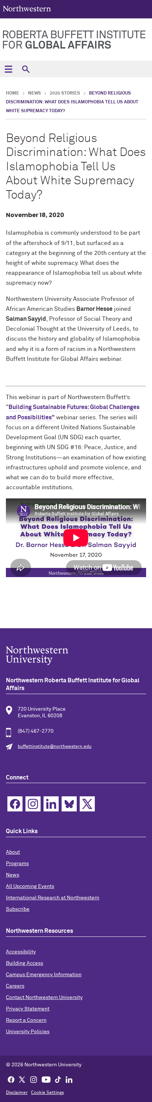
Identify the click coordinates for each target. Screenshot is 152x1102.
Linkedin (51, 803)
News (34, 93)
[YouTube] (46, 1079)
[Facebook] (11, 1079)
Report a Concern (26, 1020)
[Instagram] (33, 1079)
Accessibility (21, 952)
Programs (17, 863)
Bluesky (69, 803)
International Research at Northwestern (52, 897)
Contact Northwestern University (44, 997)
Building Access (24, 963)
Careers (15, 986)
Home (12, 93)
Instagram (33, 803)
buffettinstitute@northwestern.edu (54, 746)
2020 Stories (65, 93)
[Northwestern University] (76, 655)
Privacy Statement (27, 1009)
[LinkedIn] (69, 1079)
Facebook (15, 803)
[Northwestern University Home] (27, 9)
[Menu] (8, 69)
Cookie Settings (47, 1093)
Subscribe (18, 909)
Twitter (87, 803)
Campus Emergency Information (44, 974)
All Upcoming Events (30, 886)
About (13, 852)
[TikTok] (58, 1079)
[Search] (25, 69)
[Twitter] (22, 1079)
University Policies (27, 1031)
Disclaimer (17, 1093)
